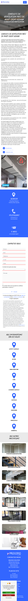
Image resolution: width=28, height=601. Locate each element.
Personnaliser (9, 597)
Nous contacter (14, 577)
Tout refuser (8, 595)
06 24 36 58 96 (14, 219)
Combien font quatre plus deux (9, 266)
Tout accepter (9, 592)
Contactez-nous (9, 152)
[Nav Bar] (25, 2)
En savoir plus (9, 148)
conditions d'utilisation (18, 297)
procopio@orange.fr (14, 233)
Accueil (14, 573)
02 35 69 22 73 (14, 217)
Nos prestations (14, 574)
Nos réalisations (14, 576)
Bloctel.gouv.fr (22, 324)
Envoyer (15, 291)
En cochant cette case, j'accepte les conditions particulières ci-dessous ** (12, 286)
